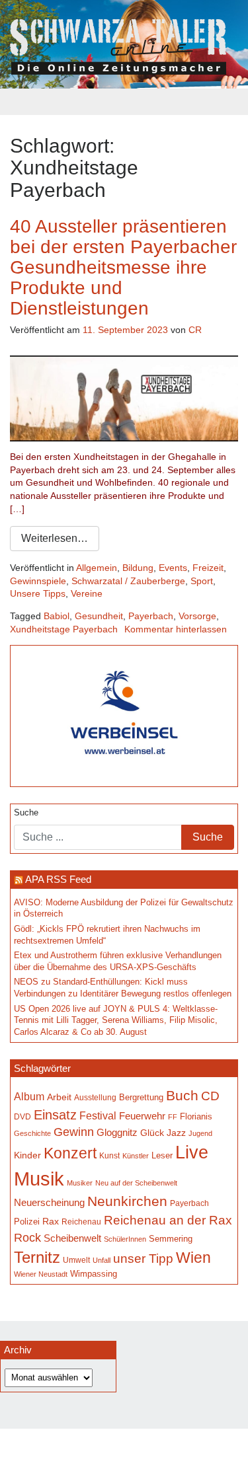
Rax (50, 1221)
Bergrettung (141, 1097)
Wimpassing (93, 1274)
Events (173, 567)
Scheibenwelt (72, 1238)
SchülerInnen (125, 1239)
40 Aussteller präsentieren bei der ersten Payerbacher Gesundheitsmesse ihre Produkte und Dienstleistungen (123, 267)
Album (29, 1096)
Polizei (27, 1221)
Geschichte (32, 1133)
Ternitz (37, 1257)
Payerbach (150, 616)
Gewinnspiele (38, 581)
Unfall (101, 1260)
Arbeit (59, 1097)
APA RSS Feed (58, 879)
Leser (162, 1155)
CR (195, 329)
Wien (193, 1257)
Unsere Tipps (37, 593)
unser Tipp (143, 1258)
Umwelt (76, 1260)
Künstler (135, 1156)
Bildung (137, 567)
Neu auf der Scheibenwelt (136, 1183)
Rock (27, 1237)
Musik (39, 1178)
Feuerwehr (142, 1116)
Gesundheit (99, 616)
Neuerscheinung (49, 1202)
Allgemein (96, 567)
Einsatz (55, 1115)
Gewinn (74, 1132)
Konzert (70, 1153)
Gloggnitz (117, 1132)
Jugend (200, 1133)
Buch (182, 1095)
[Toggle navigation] (124, 102)
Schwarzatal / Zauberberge (128, 581)
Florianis (196, 1116)
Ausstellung (95, 1097)
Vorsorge (197, 616)
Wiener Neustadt (40, 1274)
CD (210, 1096)
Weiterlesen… (54, 538)
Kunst (109, 1155)
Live (191, 1152)
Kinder (27, 1155)
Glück (152, 1133)
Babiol (56, 616)
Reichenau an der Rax (168, 1220)
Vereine (87, 593)
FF (172, 1117)
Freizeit (208, 567)
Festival (97, 1115)
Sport (201, 581)
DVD (22, 1116)
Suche (26, 812)
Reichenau (81, 1221)
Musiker (80, 1183)
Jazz (176, 1132)
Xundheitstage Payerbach (64, 629)
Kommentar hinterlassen (175, 629)
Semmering (170, 1239)
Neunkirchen (127, 1201)
